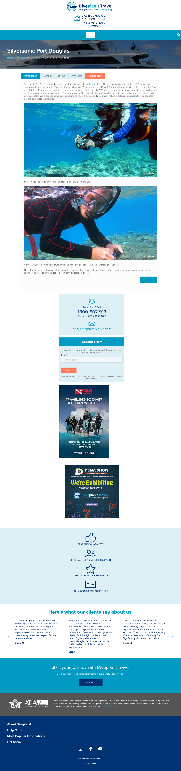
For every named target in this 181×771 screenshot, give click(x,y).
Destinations (21, 57)
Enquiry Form (148, 279)
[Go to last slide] (9, 636)
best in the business (109, 706)
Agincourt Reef (93, 84)
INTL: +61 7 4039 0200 (94, 24)
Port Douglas (36, 57)
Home (10, 57)
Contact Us (90, 682)
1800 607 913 (92, 311)
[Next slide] (172, 636)
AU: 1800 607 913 (94, 15)
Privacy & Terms (91, 763)
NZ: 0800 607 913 (94, 19)
